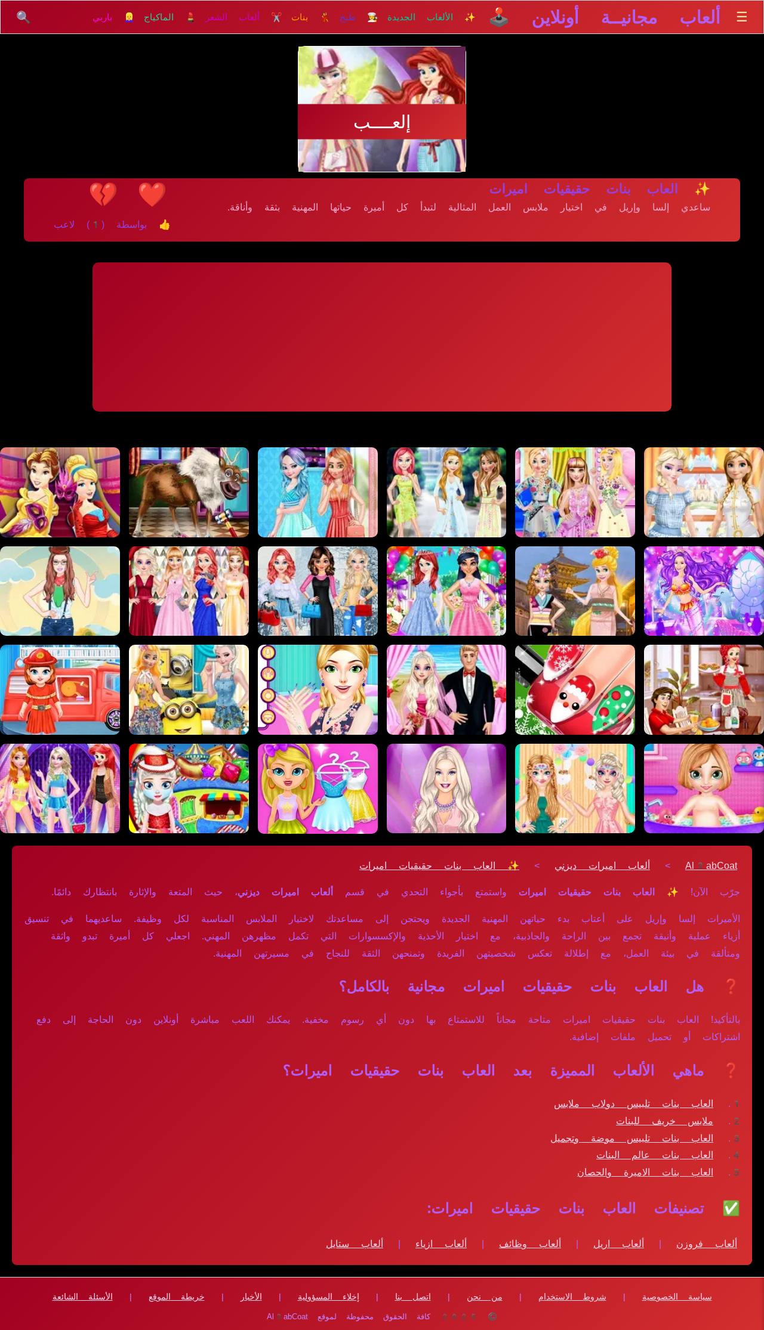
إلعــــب (382, 122)
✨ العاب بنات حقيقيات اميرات (439, 865)
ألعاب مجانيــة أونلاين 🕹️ (604, 17)
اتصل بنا (413, 1296)
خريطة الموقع (177, 1296)
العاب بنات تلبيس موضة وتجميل (631, 1138)
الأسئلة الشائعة (83, 1296)
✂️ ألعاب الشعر (243, 17)
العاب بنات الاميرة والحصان (645, 1172)
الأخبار (251, 1296)
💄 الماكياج (170, 17)
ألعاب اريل (618, 1243)
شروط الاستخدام (572, 1296)
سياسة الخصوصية (677, 1296)
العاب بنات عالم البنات (654, 1155)
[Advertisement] (382, 336)
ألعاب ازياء (441, 1243)
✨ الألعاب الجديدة (431, 17)
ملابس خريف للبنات (664, 1121)
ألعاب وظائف (530, 1243)
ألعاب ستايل (354, 1243)
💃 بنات (311, 17)
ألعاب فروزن (706, 1243)
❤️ (152, 194)
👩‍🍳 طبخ (359, 17)
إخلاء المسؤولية (328, 1296)
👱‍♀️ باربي (114, 17)
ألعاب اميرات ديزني (602, 865)
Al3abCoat (711, 865)
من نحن (485, 1296)
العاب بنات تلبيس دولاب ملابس (633, 1103)
